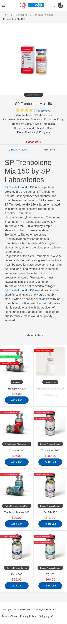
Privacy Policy (28, 616)
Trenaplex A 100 (17, 388)
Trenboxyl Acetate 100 (16, 512)
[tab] (17, 150)
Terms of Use (9, 616)
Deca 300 (16, 574)
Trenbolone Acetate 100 (50, 388)
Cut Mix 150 (50, 512)
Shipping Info (46, 616)
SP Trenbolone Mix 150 (19, 187)
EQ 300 (50, 574)
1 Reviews (45, 110)
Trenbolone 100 (50, 450)
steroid (46, 303)
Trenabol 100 (16, 450)
